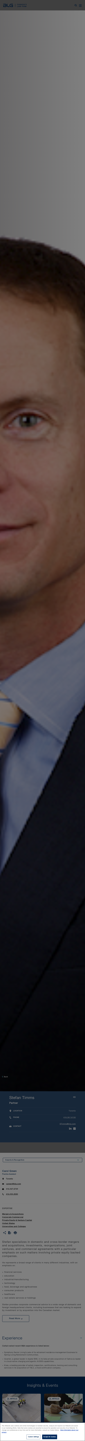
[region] (42, 1432)
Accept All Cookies (49, 1437)
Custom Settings (33, 1437)
